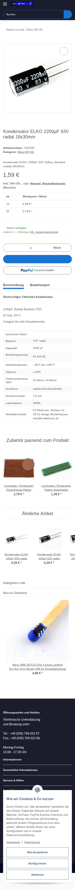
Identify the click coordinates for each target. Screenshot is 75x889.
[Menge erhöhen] (67, 248)
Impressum (13, 842)
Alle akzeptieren (37, 852)
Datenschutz (32, 842)
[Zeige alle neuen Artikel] (71, 593)
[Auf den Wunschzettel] (64, 51)
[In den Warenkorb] (6, 41)
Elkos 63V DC (26, 151)
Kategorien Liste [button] (14, 583)
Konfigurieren (37, 863)
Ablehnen (37, 874)
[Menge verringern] (7, 248)
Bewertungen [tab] (40, 285)
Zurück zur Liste (15, 29)
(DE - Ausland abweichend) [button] (44, 232)
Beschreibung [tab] (13, 285)
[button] (56, 4)
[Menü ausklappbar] (5, 2)
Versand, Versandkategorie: (48, 183)
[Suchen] (68, 14)
